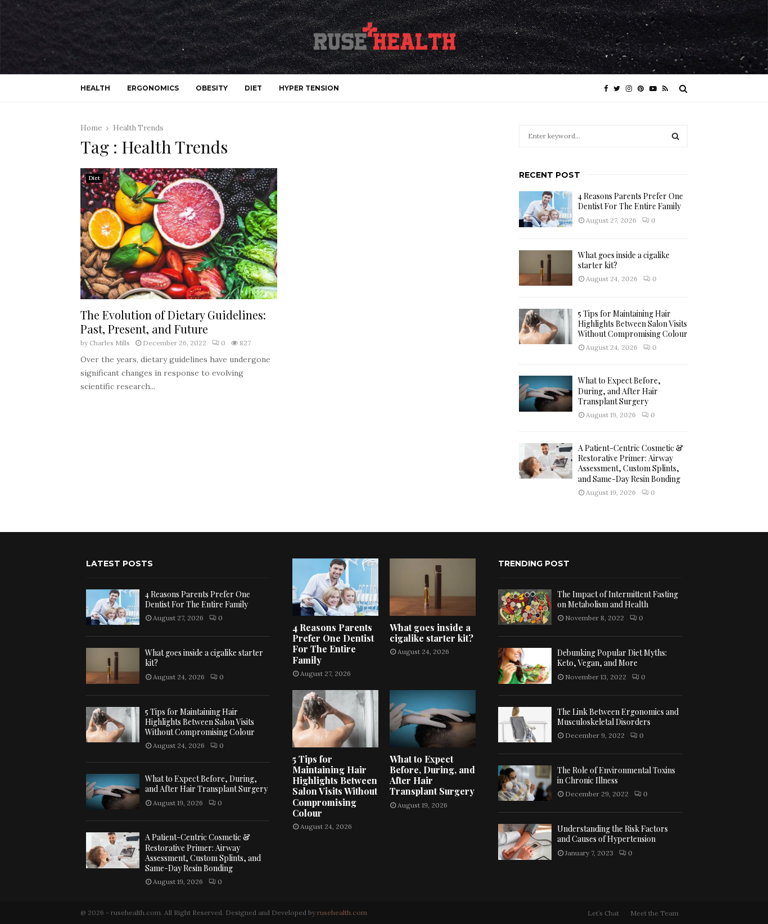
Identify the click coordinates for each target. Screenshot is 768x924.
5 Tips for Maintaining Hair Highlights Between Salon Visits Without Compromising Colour (633, 323)
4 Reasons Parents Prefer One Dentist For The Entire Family (630, 201)
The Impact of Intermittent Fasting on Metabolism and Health (617, 599)
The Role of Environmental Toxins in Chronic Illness (616, 775)
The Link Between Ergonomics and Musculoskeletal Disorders (618, 716)
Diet (253, 88)
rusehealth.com (342, 912)
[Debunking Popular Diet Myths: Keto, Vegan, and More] (525, 665)
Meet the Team (654, 913)
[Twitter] (619, 88)
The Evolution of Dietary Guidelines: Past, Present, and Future (173, 321)
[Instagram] (632, 88)
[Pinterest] (643, 88)
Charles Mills (109, 343)
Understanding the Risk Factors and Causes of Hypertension (612, 833)
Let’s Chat (603, 913)
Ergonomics (153, 88)
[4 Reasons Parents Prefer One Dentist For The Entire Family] (545, 209)
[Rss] (668, 88)
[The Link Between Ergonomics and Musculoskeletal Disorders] (525, 724)
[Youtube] (655, 88)
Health (95, 88)
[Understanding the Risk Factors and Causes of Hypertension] (525, 841)
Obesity (212, 88)
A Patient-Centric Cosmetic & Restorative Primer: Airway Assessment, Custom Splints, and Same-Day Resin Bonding (630, 463)
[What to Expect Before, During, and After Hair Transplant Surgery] (545, 393)
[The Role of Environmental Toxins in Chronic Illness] (525, 783)
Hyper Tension (309, 88)
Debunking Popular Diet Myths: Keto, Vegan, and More (612, 657)
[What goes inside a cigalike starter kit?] (545, 268)
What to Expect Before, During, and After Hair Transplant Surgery (619, 390)
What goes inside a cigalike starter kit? (624, 260)
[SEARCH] (675, 136)
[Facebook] (608, 88)
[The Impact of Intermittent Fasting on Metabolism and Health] (525, 607)
